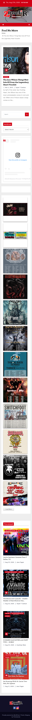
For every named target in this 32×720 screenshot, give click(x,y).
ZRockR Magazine (10, 178)
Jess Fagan (20, 562)
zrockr (19, 178)
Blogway (27, 715)
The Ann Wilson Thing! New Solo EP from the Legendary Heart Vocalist (16, 82)
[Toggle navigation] (29, 24)
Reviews (6, 77)
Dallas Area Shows (10, 530)
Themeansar (16, 717)
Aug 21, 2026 (9, 686)
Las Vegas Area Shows (11, 572)
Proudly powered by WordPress (11, 715)
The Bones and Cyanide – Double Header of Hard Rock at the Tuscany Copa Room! (15, 601)
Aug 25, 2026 (9, 562)
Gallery (19, 530)
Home (3, 33)
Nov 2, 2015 (9, 87)
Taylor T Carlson (20, 87)
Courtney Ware (21, 645)
